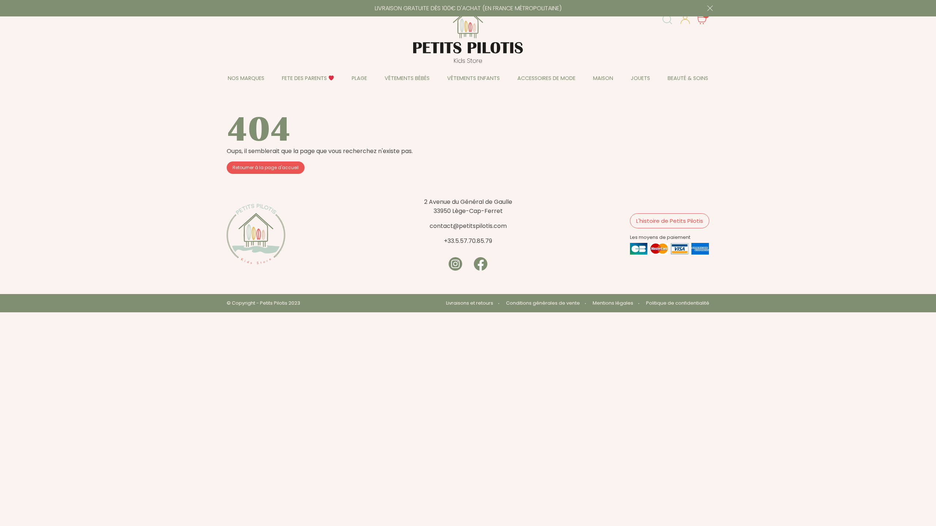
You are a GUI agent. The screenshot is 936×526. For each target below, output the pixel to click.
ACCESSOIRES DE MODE (546, 78)
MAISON (603, 78)
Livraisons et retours (469, 303)
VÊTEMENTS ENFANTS (473, 78)
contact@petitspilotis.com (468, 226)
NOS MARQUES (246, 78)
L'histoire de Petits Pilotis (669, 221)
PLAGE (359, 78)
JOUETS (640, 78)
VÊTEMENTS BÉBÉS (407, 78)
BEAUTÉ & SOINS (688, 78)
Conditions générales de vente (543, 303)
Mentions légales (613, 303)
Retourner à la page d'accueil (266, 167)
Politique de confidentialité (677, 303)
